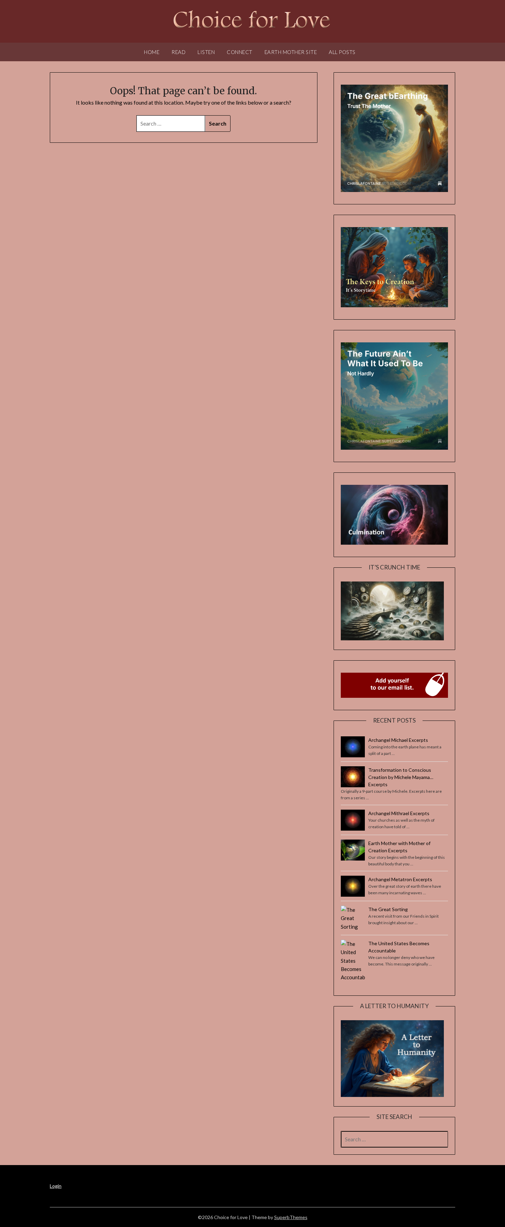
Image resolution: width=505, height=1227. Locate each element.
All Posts (342, 52)
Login (55, 1186)
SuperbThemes (290, 1217)
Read (178, 52)
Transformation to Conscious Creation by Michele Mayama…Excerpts (400, 777)
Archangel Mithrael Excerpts (398, 813)
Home (151, 52)
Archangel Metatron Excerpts (400, 879)
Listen (206, 52)
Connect (239, 52)
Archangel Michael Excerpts (398, 740)
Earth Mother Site (291, 52)
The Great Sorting (388, 909)
